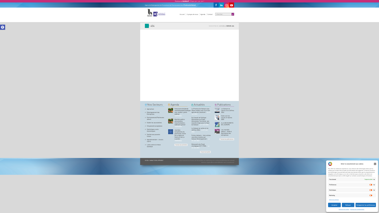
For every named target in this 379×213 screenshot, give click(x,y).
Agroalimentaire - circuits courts (155, 140)
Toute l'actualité (205, 152)
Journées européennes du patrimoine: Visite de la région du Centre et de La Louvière (180, 134)
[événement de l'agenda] (170, 110)
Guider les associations (154, 123)
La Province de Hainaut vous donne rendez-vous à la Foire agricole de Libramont (200, 110)
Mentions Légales (206, 162)
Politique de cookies (344, 209)
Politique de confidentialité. (357, 209)
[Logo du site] (156, 12)
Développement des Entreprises (153, 113)
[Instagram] (226, 5)
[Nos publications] (217, 110)
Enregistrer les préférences (365, 205)
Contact (210, 14)
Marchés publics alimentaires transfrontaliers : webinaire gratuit (180, 122)
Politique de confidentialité (215, 160)
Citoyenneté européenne (154, 126)
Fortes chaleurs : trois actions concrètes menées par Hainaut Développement (201, 137)
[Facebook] (216, 5)
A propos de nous (192, 14)
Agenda (202, 14)
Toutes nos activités (181, 145)
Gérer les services (334, 199)
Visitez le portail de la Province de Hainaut (190, 160)
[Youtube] (231, 5)
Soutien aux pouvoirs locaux (153, 135)
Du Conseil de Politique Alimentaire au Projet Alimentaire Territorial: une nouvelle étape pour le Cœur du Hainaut (200, 121)
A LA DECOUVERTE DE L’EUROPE (227, 124)
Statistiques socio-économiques (153, 130)
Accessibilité (215, 162)
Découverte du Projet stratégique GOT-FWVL (198, 145)
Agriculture (150, 109)
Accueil (182, 14)
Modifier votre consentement (226, 162)
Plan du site (204, 160)
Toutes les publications (226, 139)
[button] (2, 27)
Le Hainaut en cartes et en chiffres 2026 (199, 129)
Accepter (334, 205)
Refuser (348, 205)
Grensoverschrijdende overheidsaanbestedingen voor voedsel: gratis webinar (181, 111)
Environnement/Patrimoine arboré (155, 118)
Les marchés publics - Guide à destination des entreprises (226, 132)
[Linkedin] (221, 5)
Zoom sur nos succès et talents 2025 (226, 117)
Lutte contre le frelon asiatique (154, 145)
